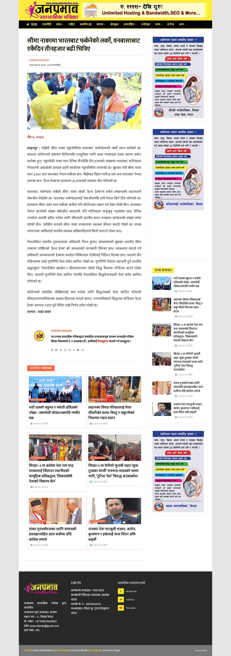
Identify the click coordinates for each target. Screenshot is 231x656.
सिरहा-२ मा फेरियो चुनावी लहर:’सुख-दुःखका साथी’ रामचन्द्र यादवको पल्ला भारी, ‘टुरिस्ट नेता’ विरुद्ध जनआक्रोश (113, 471)
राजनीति (46, 24)
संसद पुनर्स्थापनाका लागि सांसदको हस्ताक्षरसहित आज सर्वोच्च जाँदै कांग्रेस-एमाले (52, 534)
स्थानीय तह (85, 24)
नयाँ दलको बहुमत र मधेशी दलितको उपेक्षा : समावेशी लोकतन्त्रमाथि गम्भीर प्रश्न (54, 412)
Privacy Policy (201, 650)
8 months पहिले (40, 545)
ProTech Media (79, 650)
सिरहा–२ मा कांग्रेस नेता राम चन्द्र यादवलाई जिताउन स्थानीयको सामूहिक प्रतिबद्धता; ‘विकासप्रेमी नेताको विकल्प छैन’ (51, 474)
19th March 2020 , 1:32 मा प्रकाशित (44, 65)
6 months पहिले (99, 424)
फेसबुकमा (103, 341)
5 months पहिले (40, 424)
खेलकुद (114, 24)
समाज (99, 24)
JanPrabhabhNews (43, 650)
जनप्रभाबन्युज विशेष (38, 399)
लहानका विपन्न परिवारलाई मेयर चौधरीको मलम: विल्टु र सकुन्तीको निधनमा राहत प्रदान (111, 412)
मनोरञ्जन (145, 24)
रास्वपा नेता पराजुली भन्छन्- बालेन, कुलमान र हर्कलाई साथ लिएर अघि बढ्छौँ (112, 534)
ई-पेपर (170, 24)
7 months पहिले (99, 482)
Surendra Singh (111, 650)
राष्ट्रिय (72, 24)
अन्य (181, 24)
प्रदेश (58, 24)
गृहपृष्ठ (34, 24)
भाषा (157, 24)
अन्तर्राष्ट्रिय (129, 24)
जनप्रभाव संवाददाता (39, 60)
